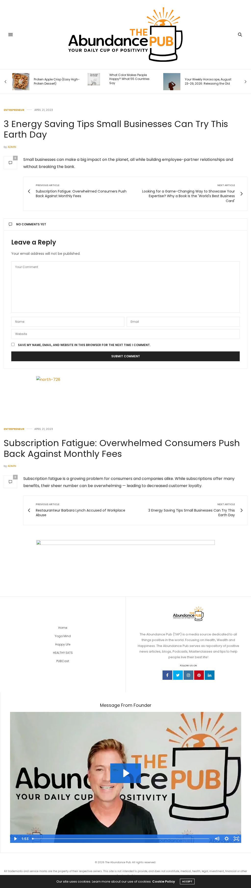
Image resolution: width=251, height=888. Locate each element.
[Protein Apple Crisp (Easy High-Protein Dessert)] (20, 81)
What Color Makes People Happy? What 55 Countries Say (129, 79)
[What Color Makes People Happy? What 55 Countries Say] (94, 79)
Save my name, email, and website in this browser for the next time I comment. (84, 345)
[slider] (121, 839)
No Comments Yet (31, 224)
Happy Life (62, 644)
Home (62, 628)
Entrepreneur (14, 110)
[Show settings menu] (226, 839)
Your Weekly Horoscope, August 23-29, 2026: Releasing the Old (208, 81)
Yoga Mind (63, 636)
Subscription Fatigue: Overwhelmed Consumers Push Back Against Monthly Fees (122, 448)
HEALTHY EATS (63, 653)
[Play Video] (15, 839)
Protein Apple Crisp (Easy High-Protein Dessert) (57, 81)
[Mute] (217, 839)
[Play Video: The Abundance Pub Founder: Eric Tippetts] (125, 773)
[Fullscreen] (236, 839)
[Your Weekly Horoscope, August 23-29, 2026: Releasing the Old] (171, 81)
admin (12, 147)
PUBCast (62, 661)
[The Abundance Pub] (125, 34)
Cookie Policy (163, 881)
